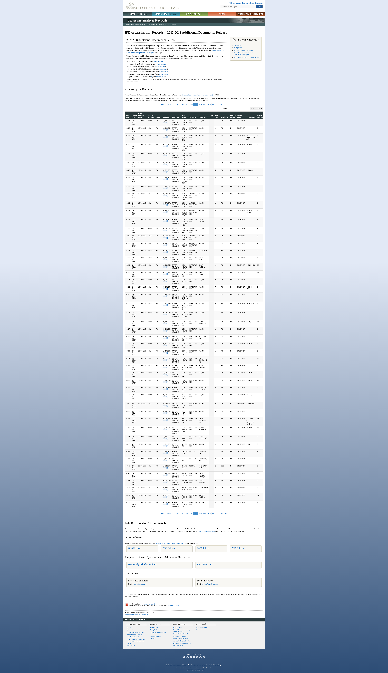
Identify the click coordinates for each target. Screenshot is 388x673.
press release (158, 61)
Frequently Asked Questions (142, 564)
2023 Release (169, 548)
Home (128, 24)
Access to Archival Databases (136, 639)
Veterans (152, 638)
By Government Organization (135, 632)
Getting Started (177, 627)
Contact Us (259, 3)
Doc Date (166, 117)
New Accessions (201, 630)
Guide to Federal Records (180, 634)
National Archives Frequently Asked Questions (181, 630)
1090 (209, 104)
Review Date (239, 116)
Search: (225, 109)
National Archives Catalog (134, 635)
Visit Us (222, 14)
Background (238, 48)
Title (211, 115)
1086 (191, 104)
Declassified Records (179, 636)
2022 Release (203, 548)
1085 (186, 104)
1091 (213, 104)
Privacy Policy (186, 665)
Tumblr (194, 657)
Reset (260, 109)
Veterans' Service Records (165, 14)
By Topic (129, 627)
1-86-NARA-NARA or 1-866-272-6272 (194, 670)
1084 (181, 104)
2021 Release (238, 548)
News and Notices (201, 627)
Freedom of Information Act (199, 665)
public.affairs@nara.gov (210, 584)
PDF (164, 123)
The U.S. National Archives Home (152, 6)
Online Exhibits (131, 646)
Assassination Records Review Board (246, 57)
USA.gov (219, 665)
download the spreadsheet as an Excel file (196, 95)
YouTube (197, 657)
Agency (158, 117)
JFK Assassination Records (155, 24)
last (225, 104)
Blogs (200, 657)
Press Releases (204, 564)
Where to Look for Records (181, 638)
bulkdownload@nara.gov (206, 531)
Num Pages (217, 116)
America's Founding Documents (250, 14)
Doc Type (175, 117)
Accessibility (177, 665)
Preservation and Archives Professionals (158, 633)
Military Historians (155, 630)
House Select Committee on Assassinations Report (243, 54)
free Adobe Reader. (148, 604)
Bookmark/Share (248, 3)
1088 (200, 104)
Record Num (134, 116)
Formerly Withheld (151, 116)
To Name (192, 117)
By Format (130, 630)
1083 (177, 104)
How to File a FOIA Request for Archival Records (182, 644)
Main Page (237, 45)
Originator (225, 117)
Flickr (203, 657)
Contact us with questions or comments (136, 615)
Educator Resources (194, 14)
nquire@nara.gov (139, 584)
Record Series (233, 116)
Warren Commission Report (243, 50)
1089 (204, 104)
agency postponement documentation (169, 543)
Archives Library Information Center (135, 642)
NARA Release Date (141, 115)
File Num (184, 116)
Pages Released (260, 116)
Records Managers (155, 636)
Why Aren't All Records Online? (182, 641)
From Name (203, 117)
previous (168, 104)
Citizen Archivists (235, 3)
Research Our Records (137, 14)
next (221, 104)
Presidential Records (133, 637)
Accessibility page (173, 605)
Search (259, 7)
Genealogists (154, 627)
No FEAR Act (212, 665)
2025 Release (134, 548)
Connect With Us (194, 654)
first (162, 104)
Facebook (184, 657)
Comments (250, 117)
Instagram (191, 657)
